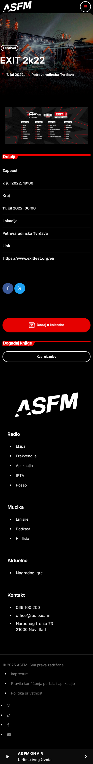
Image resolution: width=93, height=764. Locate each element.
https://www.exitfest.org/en (28, 258)
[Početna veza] (16, 6)
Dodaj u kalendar (50, 325)
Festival (9, 48)
